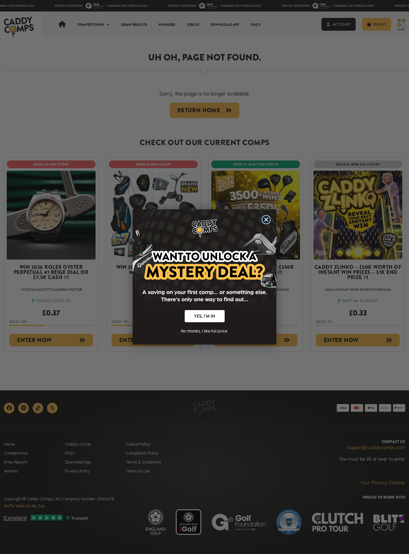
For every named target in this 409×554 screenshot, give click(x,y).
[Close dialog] (266, 219)
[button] (205, 316)
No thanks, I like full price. (204, 330)
